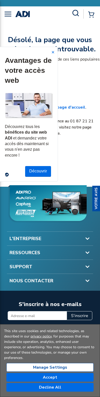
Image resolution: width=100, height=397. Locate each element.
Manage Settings (50, 367)
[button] (96, 198)
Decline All (50, 387)
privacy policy (41, 336)
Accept (50, 377)
